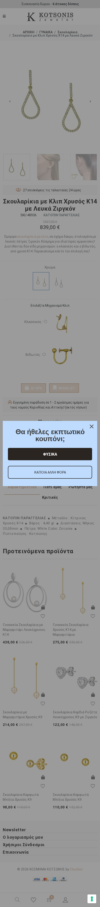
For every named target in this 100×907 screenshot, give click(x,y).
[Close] (91, 426)
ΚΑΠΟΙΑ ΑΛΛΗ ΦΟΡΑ (50, 472)
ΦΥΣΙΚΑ (50, 454)
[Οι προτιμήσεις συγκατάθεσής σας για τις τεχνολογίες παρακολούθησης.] (91, 898)
